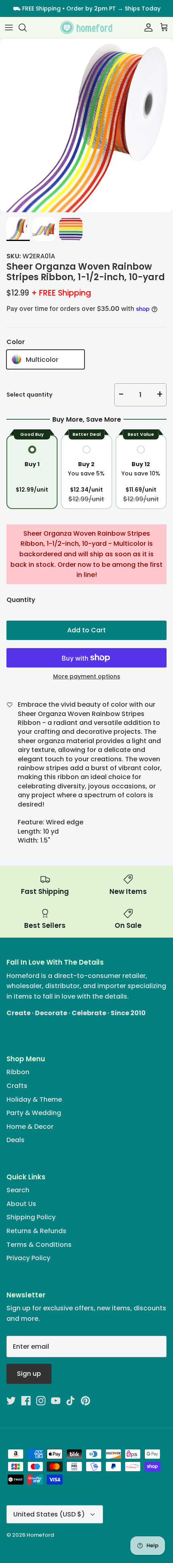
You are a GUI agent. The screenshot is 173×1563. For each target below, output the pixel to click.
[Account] (146, 27)
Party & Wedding (33, 1112)
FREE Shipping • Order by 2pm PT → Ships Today (91, 8)
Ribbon (17, 1072)
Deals (15, 1140)
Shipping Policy (31, 1217)
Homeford (40, 1535)
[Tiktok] (70, 1400)
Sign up (29, 1373)
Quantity (20, 600)
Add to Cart (86, 630)
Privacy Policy (28, 1258)
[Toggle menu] (9, 27)
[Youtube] (55, 1400)
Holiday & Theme (34, 1099)
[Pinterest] (85, 1400)
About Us (21, 1203)
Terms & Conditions (39, 1244)
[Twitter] (11, 1400)
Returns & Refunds (36, 1231)
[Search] (26, 27)
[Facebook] (26, 1400)
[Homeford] (86, 27)
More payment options (86, 676)
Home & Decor (30, 1126)
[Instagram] (40, 1400)
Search (17, 1190)
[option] (86, 125)
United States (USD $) (49, 1514)
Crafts (16, 1085)
